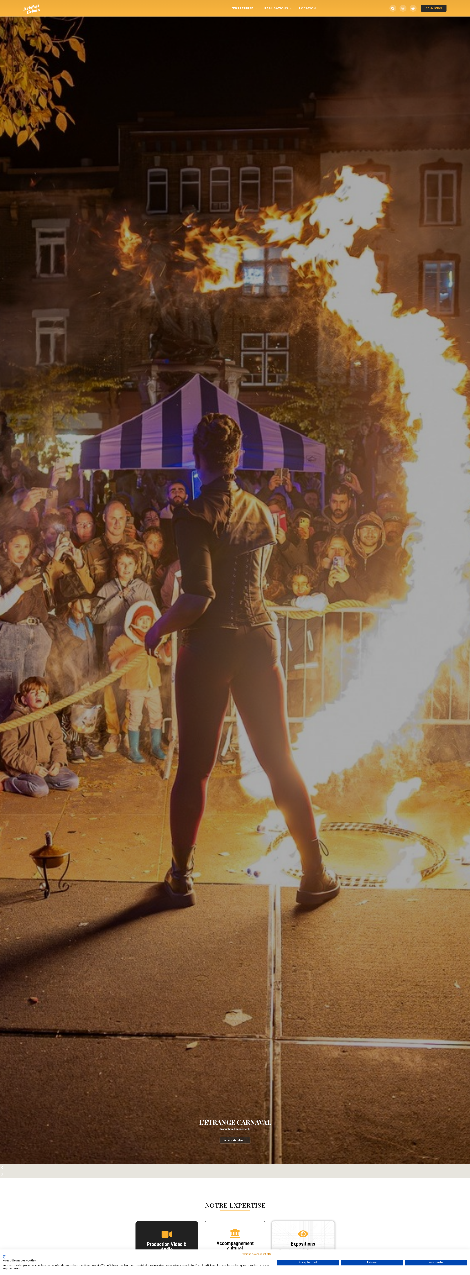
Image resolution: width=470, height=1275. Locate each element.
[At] (413, 8)
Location (307, 8)
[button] (235, 1167)
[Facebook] (392, 8)
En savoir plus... (235, 1140)
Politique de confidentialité (256, 1254)
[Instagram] (403, 8)
